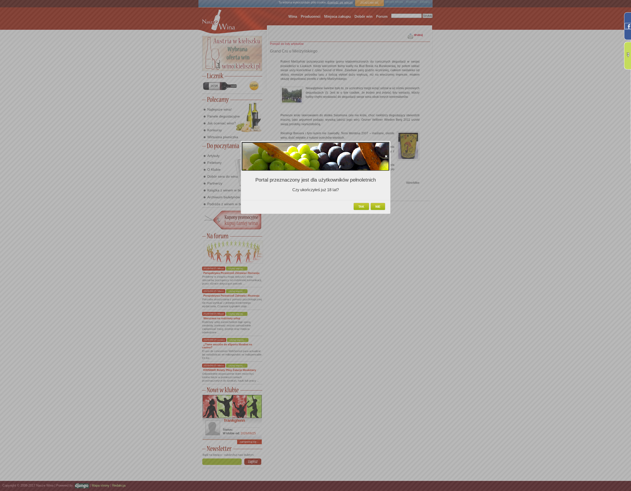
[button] (386, 156)
